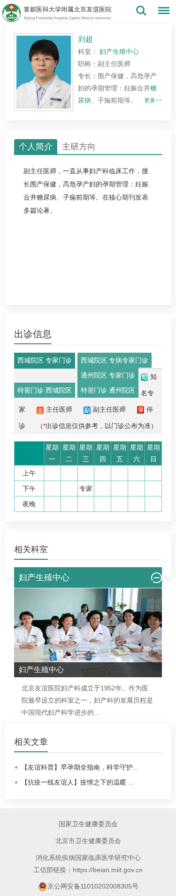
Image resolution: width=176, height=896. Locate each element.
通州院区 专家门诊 (108, 375)
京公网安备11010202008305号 (92, 886)
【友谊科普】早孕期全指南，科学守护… (80, 767)
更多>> (153, 100)
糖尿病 (46, 197)
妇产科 (99, 171)
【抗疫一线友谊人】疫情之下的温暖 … (78, 782)
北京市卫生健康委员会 (88, 840)
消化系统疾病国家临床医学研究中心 (88, 857)
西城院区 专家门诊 (44, 360)
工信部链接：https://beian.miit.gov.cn (88, 870)
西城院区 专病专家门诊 (114, 360)
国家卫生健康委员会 (88, 824)
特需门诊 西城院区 (44, 390)
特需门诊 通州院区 (108, 390)
